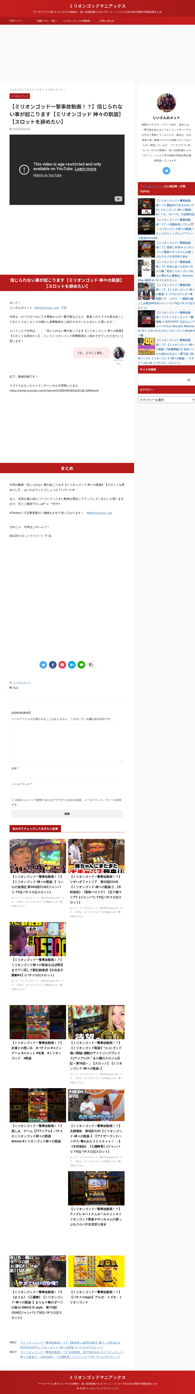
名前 (15, 768)
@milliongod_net (46, 307)
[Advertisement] (97, 53)
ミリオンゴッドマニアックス (97, 5)
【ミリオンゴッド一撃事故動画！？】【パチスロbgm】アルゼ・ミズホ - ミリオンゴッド (96, 1297)
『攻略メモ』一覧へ (46, 20)
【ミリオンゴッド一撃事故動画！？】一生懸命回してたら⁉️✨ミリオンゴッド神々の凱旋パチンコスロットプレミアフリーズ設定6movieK (166, 229)
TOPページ (15, 20)
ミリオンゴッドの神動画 (76, 20)
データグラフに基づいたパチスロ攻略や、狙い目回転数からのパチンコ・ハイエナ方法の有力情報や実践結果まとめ (97, 1383)
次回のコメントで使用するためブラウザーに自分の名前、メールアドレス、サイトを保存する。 (66, 802)
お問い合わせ (106, 20)
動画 (15, 687)
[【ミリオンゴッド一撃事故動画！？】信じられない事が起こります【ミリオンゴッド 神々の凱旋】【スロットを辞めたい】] (72, 665)
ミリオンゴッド (22, 682)
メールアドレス (21, 784)
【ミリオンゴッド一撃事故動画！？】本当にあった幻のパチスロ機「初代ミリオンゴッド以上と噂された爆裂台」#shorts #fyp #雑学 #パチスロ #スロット (165, 271)
